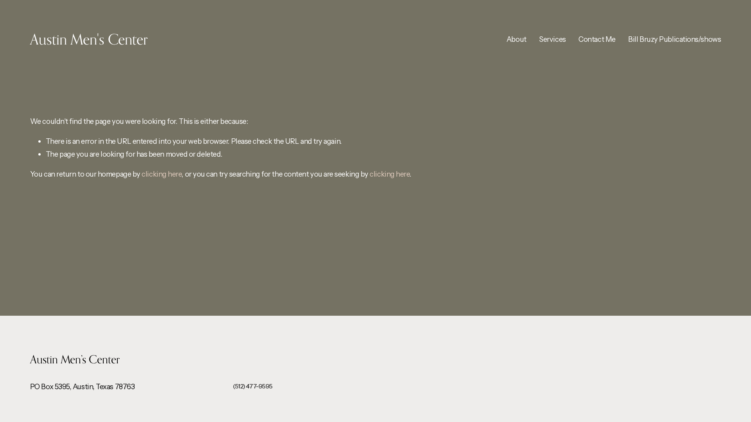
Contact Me (597, 39)
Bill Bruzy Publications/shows (674, 39)
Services (552, 39)
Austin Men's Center (89, 39)
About (516, 39)
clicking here (161, 174)
